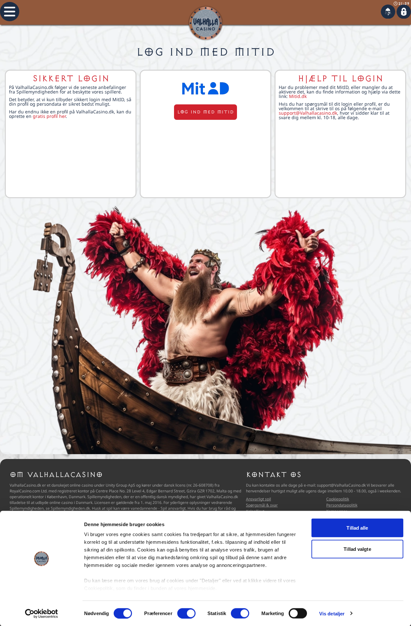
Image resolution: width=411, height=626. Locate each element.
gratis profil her (49, 116)
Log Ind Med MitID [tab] (205, 52)
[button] (9, 11)
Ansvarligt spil (258, 499)
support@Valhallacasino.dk (308, 113)
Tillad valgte (357, 548)
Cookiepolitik (337, 499)
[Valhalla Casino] (205, 23)
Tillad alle (357, 528)
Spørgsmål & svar (262, 505)
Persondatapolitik (341, 505)
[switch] (186, 613)
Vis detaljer (332, 613)
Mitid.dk (298, 96)
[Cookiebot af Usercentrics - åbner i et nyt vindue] (41, 613)
